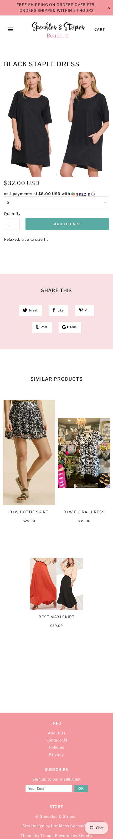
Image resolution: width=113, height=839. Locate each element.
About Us (56, 733)
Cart (99, 29)
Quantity (12, 213)
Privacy (56, 754)
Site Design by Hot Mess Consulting (57, 826)
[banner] (57, 30)
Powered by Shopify (74, 835)
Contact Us (56, 740)
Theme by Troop (36, 835)
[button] (56, 193)
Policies (56, 747)
